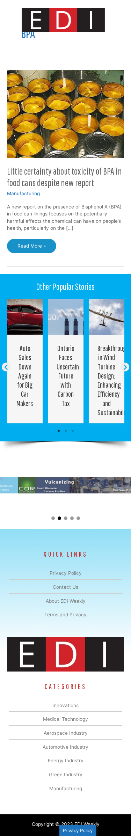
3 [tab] (72, 430)
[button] (6, 366)
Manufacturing (23, 193)
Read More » (31, 248)
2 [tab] (65, 430)
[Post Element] (25, 361)
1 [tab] (58, 430)
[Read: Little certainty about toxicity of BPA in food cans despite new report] (65, 113)
